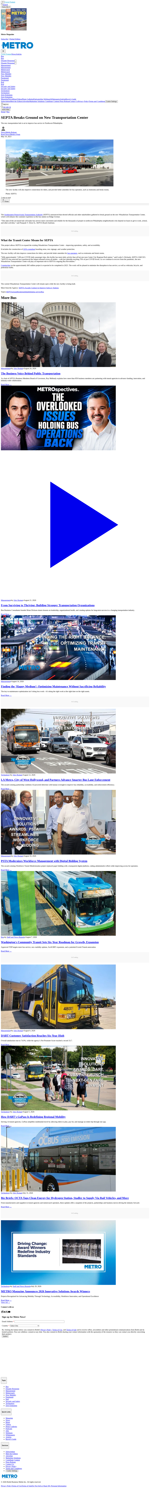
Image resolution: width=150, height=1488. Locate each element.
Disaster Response (8, 61)
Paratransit (5, 78)
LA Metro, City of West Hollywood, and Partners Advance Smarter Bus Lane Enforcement (55, 779)
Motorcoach (5, 70)
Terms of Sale (27, 1486)
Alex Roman (18, 368)
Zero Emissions (6, 95)
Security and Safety (8, 87)
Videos (19, 99)
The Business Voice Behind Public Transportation (30, 373)
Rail (2, 82)
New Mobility (6, 74)
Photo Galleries (27, 99)
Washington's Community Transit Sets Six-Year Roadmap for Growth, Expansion (50, 942)
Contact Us (74, 101)
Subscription (5, 101)
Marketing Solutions (37, 101)
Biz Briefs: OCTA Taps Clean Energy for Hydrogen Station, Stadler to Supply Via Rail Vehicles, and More (65, 1197)
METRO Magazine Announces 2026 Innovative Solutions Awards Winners (45, 1291)
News (17, 2)
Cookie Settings (111, 101)
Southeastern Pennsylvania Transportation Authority (23, 215)
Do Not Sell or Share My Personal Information (49, 1486)
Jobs (41, 99)
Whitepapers (55, 99)
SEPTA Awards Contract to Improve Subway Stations (39, 288)
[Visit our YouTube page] (9, 1312)
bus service (37, 292)
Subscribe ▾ (6, 7)
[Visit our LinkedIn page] (4, 1312)
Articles (22, 2)
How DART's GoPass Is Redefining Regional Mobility (33, 1116)
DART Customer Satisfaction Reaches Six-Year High (32, 1035)
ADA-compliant (29, 249)
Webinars (47, 99)
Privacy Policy (83, 101)
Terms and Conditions (97, 101)
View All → (5, 1302)
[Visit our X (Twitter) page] (7, 1312)
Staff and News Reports (16, 937)
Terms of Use (17, 1486)
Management (6, 65)
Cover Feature (10, 2)
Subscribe (4, 39)
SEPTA (9, 292)
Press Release (64, 101)
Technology (5, 91)
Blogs (15, 99)
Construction (5, 265)
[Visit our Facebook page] (2, 1312)
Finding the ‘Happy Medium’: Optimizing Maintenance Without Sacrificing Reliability (53, 686)
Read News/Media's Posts (10, 134)
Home (3, 112)
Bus (2, 56)
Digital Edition (14, 39)
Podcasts (36, 99)
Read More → (6, 385)
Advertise (26, 101)
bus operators (72, 253)
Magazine (4, 99)
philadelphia (28, 292)
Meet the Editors (16, 101)
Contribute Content (52, 101)
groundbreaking (18, 292)
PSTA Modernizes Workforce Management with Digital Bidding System (44, 860)
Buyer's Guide (71, 99)
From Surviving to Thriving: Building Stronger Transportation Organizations (48, 605)
